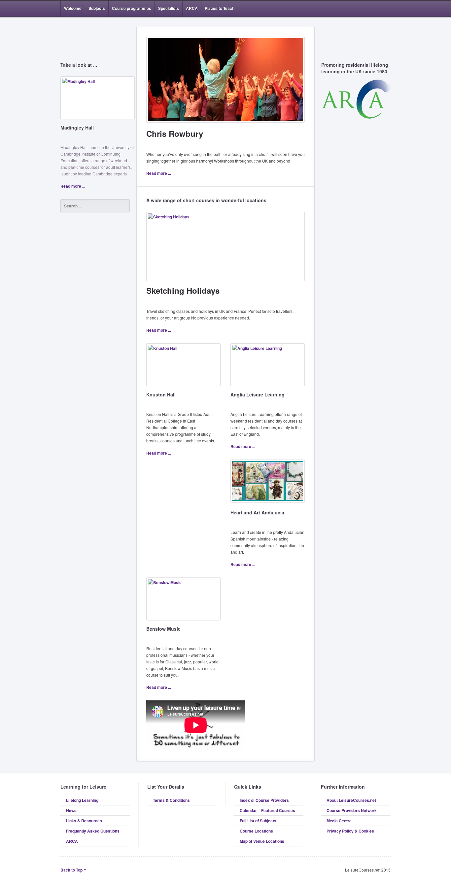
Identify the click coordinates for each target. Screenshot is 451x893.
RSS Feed (367, 9)
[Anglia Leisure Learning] (267, 367)
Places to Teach (219, 8)
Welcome (73, 8)
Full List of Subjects (258, 821)
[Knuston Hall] (183, 367)
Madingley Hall (77, 127)
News (71, 810)
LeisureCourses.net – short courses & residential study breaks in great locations (95, 33)
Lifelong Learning (82, 800)
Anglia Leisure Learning (257, 394)
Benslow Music (163, 628)
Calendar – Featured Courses (267, 810)
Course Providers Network (352, 810)
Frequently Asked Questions (93, 831)
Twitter (387, 9)
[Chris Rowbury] (225, 82)
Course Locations (256, 831)
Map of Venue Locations (262, 841)
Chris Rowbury (174, 133)
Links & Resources (84, 821)
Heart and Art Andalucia (257, 512)
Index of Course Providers (264, 800)
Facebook (377, 9)
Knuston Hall (161, 394)
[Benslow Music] (183, 601)
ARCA (192, 8)
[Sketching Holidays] (225, 249)
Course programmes (131, 8)
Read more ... (72, 186)
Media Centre (339, 821)
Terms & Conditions (171, 800)
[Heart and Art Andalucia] (267, 483)
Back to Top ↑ (73, 870)
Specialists (168, 8)
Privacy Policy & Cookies (350, 831)
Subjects (96, 8)
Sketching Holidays (183, 290)
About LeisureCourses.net (351, 800)
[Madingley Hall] (97, 100)
